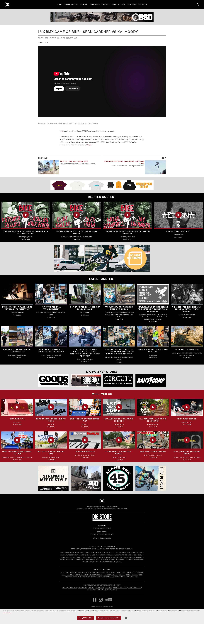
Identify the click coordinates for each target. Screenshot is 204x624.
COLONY (102, 572)
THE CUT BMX (110, 572)
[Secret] (86, 380)
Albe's (64, 587)
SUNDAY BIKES (85, 577)
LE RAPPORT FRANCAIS (85, 452)
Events (121, 4)
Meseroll (108, 587)
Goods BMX (100, 587)
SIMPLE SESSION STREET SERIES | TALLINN (17, 453)
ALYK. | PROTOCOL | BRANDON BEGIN (187, 453)
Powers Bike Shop (120, 587)
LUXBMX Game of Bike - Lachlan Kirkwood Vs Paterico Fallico (26, 232)
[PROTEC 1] (102, 258)
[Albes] (118, 380)
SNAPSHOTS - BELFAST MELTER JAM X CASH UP (17, 351)
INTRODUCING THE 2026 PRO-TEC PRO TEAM (153, 351)
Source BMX (91, 590)
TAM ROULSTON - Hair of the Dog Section (153, 420)
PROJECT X (142, 4)
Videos (67, 4)
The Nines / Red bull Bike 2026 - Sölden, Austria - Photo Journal (187, 309)
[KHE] (150, 478)
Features (84, 4)
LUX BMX (92, 574)
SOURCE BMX (74, 577)
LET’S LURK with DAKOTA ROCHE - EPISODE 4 (118, 420)
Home (59, 4)
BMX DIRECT (74, 572)
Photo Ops (95, 4)
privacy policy (7, 613)
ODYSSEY (114, 574)
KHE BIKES (70, 574)
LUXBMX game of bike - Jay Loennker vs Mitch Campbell (127, 232)
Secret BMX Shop (134, 587)
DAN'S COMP (121, 572)
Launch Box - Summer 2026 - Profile (119, 453)
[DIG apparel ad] (102, 185)
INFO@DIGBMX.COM (104, 538)
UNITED (115, 577)
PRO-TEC (135, 574)
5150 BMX (91, 587)
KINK (76, 574)
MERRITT (107, 574)
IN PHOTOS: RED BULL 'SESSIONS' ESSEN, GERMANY (85, 308)
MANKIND (99, 574)
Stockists (105, 4)
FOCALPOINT (131, 572)
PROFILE (122, 574)
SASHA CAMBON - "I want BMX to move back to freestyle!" (17, 308)
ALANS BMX (65, 572)
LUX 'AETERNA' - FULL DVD (178, 231)
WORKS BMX (128, 577)
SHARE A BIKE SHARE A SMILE (101, 577)
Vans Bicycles (111, 590)
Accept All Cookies (85, 618)
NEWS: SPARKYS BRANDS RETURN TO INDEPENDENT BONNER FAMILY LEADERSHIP (153, 309)
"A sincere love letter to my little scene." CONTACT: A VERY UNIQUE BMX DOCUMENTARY (119, 352)
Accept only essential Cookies (108, 618)
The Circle (131, 4)
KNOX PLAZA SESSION (187, 419)
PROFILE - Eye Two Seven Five (74, 161)
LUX (61, 131)
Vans (89, 145)
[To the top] (102, 501)
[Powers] (53, 380)
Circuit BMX (72, 587)
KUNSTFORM (83, 574)
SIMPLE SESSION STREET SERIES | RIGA (85, 420)
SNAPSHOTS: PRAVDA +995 (187, 350)
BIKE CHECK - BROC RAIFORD (153, 452)
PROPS (128, 574)
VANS (121, 577)
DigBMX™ (114, 507)
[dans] (102, 17)
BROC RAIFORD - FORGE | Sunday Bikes (51, 420)
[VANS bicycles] (150, 380)
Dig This (74, 4)
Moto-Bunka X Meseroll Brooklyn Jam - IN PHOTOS (51, 351)
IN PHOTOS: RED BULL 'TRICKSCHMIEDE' (51, 308)
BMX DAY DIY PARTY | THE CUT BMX (51, 453)
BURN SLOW (87, 572)
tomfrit (102, 606)
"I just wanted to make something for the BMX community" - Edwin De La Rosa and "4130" (85, 353)
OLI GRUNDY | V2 (17, 419)
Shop (114, 4)
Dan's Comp (82, 587)
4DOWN (136, 577)
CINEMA (95, 572)
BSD (80, 572)
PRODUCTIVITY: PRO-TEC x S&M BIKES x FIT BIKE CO (119, 308)
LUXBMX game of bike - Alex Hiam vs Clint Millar (76, 232)
